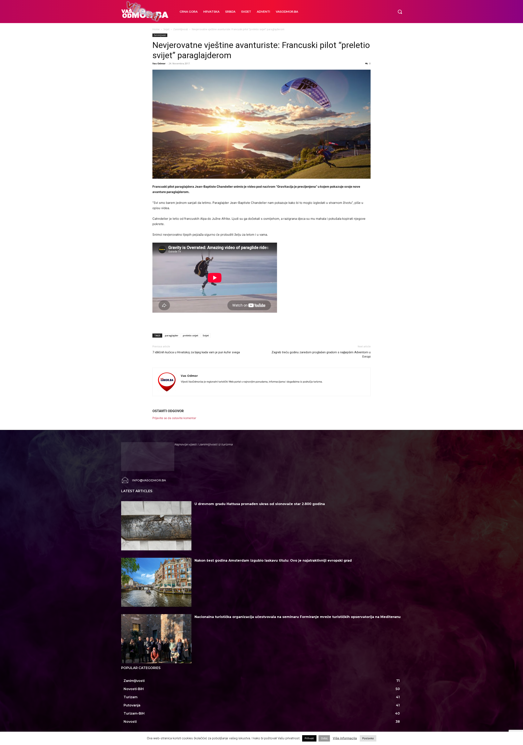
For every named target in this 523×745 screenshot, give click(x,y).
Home (156, 29)
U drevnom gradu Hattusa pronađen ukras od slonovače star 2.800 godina (259, 504)
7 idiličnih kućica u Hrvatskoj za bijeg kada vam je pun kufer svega (196, 352)
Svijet (166, 29)
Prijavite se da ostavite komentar (174, 418)
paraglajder (171, 335)
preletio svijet (190, 335)
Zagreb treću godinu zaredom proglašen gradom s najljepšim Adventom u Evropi (321, 354)
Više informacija (345, 738)
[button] (400, 11)
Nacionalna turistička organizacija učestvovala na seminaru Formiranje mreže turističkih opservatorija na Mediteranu (297, 617)
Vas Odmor (158, 63)
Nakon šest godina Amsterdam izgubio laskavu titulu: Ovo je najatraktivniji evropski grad (273, 560)
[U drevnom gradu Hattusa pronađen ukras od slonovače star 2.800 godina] (156, 525)
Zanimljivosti (180, 29)
